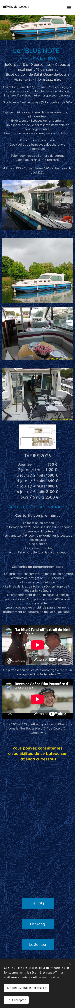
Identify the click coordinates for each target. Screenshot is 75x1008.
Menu (69, 7)
